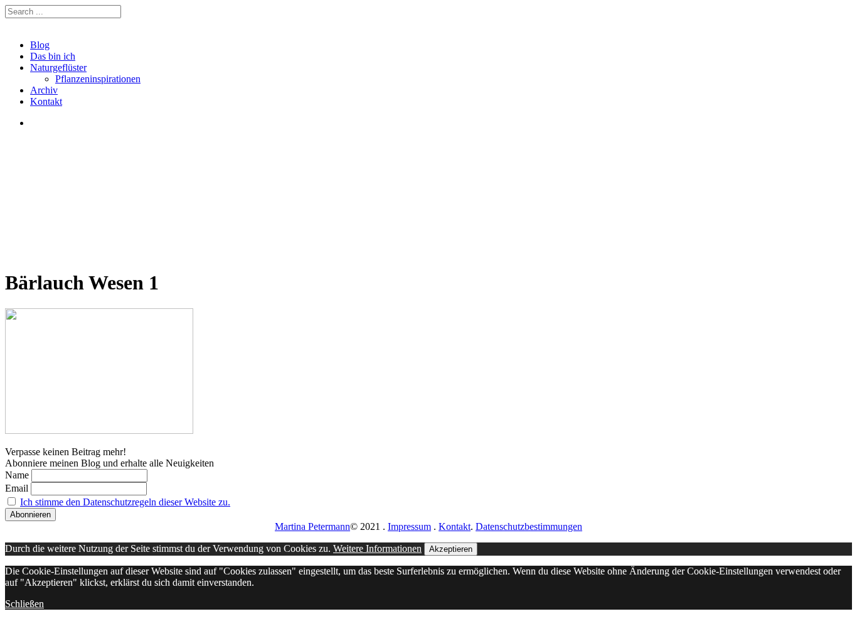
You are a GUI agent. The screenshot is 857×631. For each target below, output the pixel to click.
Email (16, 488)
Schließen (24, 603)
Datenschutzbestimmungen (529, 526)
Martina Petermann (312, 526)
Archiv (44, 90)
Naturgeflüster (58, 67)
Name (17, 475)
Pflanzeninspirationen (98, 78)
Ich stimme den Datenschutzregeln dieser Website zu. (125, 502)
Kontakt (46, 101)
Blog (40, 45)
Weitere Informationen (377, 548)
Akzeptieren (450, 549)
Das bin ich (52, 56)
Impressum (409, 526)
